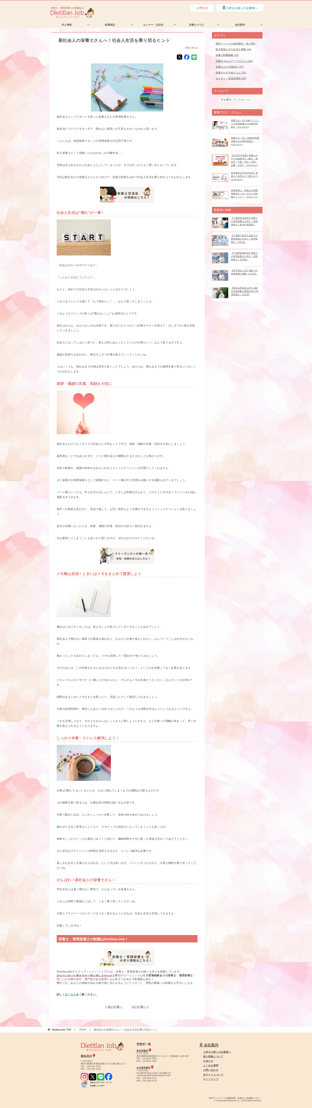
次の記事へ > (140, 1006)
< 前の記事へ (114, 1006)
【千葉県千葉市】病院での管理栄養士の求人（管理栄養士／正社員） (244, 238)
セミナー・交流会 (153, 24)
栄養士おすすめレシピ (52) (231, 72)
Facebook (186, 57)
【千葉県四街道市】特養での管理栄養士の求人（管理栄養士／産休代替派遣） (244, 221)
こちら (72, 994)
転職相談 (110, 24)
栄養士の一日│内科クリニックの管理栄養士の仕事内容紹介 (245, 123)
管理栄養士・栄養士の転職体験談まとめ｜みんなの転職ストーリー (244, 193)
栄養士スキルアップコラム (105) (234, 61)
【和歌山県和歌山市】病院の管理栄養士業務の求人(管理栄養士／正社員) (245, 291)
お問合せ (202, 8)
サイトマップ (210, 1079)
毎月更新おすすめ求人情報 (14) (233, 49)
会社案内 (240, 24)
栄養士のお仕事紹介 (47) (230, 66)
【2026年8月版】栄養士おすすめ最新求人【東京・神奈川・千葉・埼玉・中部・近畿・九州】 (244, 160)
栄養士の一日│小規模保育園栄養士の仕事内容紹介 (245, 141)
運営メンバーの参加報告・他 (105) (235, 43)
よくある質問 (210, 1065)
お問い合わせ (210, 1070)
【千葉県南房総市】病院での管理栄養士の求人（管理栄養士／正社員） (244, 256)
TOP (61, 1029)
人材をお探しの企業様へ (242, 8)
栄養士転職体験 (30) (227, 55)
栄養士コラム (196, 24)
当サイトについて (213, 1074)
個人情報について (213, 1056)
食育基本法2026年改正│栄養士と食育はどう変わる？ (245, 176)
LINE (194, 57)
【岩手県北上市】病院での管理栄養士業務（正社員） (244, 272)
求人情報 (67, 24)
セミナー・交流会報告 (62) (231, 78)
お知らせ (208, 1061)
